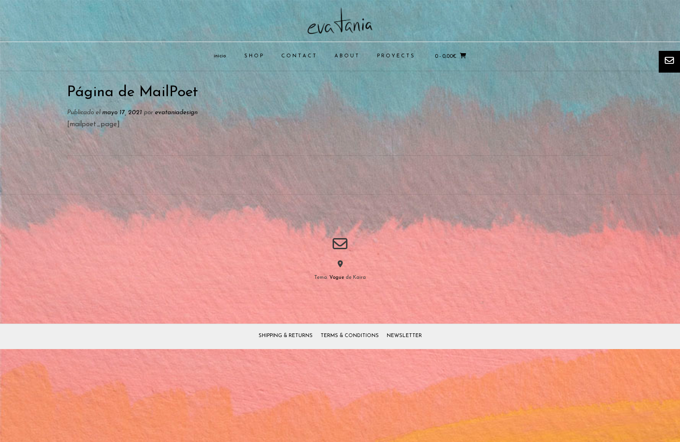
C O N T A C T (298, 56)
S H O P (253, 56)
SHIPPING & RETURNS (286, 335)
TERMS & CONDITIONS (350, 335)
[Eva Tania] (340, 21)
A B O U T (346, 56)
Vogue (336, 277)
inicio (220, 56)
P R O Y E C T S (395, 56)
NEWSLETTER (404, 335)
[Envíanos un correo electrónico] (340, 243)
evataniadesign (176, 113)
